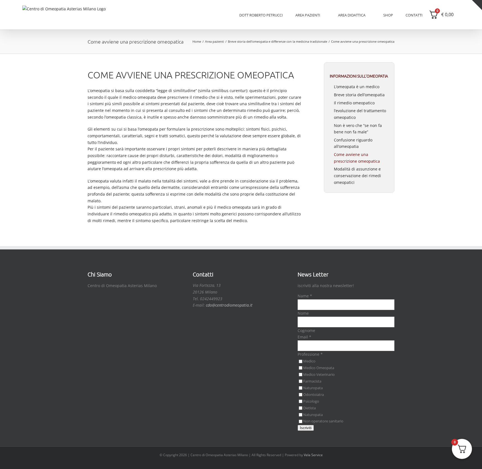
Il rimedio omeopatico (354, 102)
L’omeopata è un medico (356, 86)
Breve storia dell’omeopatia (359, 94)
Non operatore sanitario (323, 421)
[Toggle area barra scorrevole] (477, 5)
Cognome (306, 330)
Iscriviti (306, 428)
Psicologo (311, 401)
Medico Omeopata (318, 367)
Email (304, 337)
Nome (303, 313)
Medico (309, 361)
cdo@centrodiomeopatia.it (229, 305)
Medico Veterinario (319, 374)
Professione (310, 354)
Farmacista (312, 381)
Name (305, 296)
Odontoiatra (313, 394)
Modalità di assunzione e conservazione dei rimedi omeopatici (357, 175)
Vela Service (313, 455)
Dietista (309, 407)
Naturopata (313, 387)
